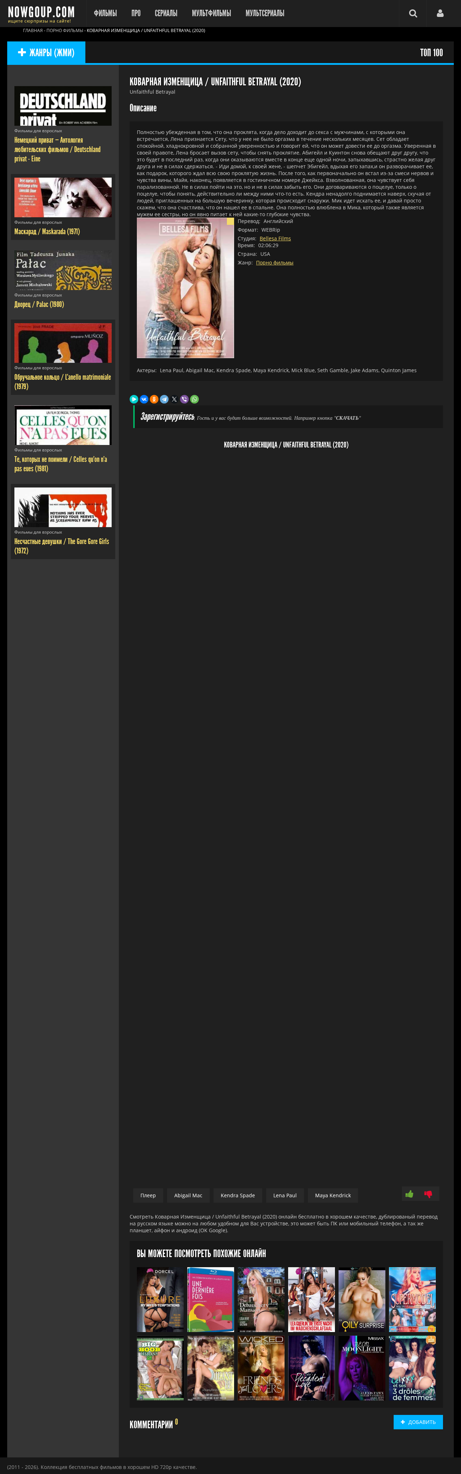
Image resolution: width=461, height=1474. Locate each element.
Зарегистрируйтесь (167, 417)
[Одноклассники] (154, 399)
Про (135, 13)
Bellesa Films (275, 238)
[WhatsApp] (194, 399)
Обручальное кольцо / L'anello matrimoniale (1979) (62, 382)
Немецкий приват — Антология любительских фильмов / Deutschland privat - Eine (57, 149)
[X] (174, 399)
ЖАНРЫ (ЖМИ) (52, 53)
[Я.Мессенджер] (134, 399)
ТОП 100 (431, 53)
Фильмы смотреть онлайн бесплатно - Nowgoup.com (43, 13)
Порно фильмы (275, 262)
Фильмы (105, 13)
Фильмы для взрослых (38, 131)
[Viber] (184, 399)
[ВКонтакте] (144, 399)
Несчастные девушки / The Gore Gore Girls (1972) (61, 546)
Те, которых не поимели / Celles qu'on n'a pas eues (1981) (60, 464)
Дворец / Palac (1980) (39, 304)
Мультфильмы (211, 13)
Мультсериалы (265, 13)
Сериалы (166, 13)
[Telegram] (164, 399)
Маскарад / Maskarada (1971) (47, 231)
